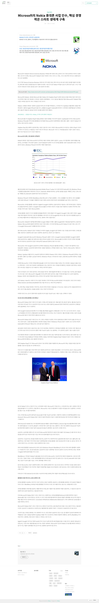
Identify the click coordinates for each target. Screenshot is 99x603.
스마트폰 (51, 578)
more (61, 570)
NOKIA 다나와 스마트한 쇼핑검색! (29, 37)
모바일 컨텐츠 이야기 (69, 589)
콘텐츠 (55, 575)
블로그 (51, 585)
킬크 (8, 2)
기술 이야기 (49, 12)
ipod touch (57, 580)
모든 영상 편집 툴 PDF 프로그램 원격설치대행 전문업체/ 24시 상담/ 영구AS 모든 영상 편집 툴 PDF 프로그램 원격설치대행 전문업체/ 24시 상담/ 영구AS (43, 51)
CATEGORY (89, 3)
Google (55, 585)
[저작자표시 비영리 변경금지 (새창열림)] (35, 533)
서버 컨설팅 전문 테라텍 (69, 591)
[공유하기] (23, 533)
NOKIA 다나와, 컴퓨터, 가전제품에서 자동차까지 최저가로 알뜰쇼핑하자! (38, 39)
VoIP (56, 578)
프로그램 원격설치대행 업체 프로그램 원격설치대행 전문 (36, 49)
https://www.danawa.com (26, 35)
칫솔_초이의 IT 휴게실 (69, 587)
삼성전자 (51, 580)
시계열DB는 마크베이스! (69, 585)
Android (60, 578)
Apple (51, 573)
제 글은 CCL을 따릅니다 (22, 572)
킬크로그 (23, 552)
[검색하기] (83, 3)
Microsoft (56, 573)
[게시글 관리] (24, 533)
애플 (50, 583)
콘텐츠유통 (59, 583)
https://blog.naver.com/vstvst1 (27, 46)
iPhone (60, 575)
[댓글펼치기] (20, 546)
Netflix (51, 575)
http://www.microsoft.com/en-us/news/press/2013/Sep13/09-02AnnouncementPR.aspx (53, 92)
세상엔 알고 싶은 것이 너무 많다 (27, 554)
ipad (54, 583)
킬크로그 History (21, 574)
